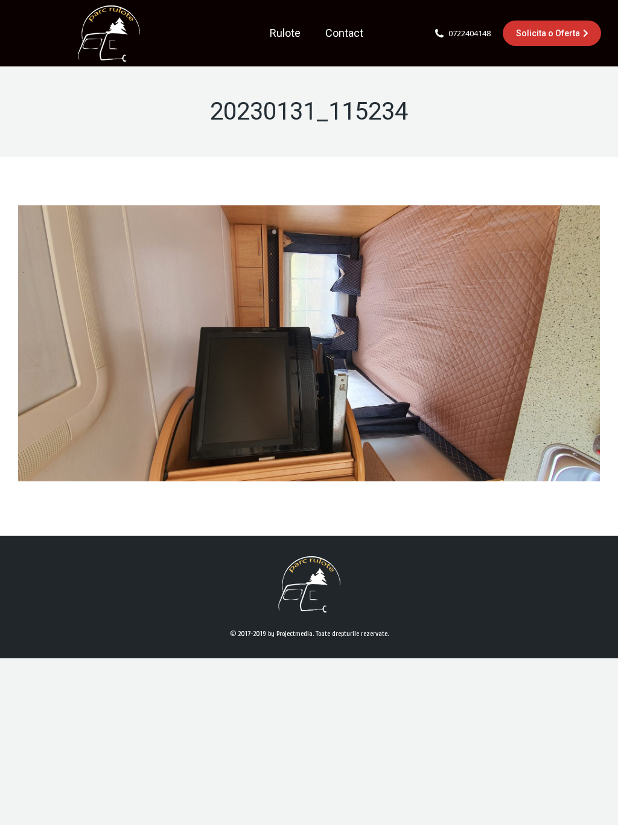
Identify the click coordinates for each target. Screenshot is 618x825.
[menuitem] (285, 33)
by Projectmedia (290, 633)
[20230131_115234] (309, 343)
